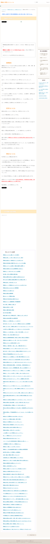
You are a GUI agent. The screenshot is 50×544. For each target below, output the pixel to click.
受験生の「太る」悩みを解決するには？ (11, 334)
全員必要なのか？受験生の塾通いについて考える (13, 457)
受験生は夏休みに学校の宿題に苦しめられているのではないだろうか (17, 521)
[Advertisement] (18, 33)
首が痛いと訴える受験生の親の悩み (10, 274)
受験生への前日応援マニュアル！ (10, 466)
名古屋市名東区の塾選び (43, 98)
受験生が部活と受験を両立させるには (11, 485)
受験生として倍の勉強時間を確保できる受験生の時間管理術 (15, 449)
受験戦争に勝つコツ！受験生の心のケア (14, 9)
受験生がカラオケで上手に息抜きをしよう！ (12, 510)
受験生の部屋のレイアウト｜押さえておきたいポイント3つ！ (15, 348)
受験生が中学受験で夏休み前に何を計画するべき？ (13, 512)
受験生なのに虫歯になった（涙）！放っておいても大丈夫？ (15, 340)
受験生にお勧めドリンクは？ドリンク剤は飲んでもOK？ (14, 468)
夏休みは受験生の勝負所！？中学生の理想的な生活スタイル (15, 501)
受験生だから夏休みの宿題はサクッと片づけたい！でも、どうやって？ (17, 399)
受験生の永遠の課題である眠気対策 (10, 318)
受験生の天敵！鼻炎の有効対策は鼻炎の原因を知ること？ (15, 479)
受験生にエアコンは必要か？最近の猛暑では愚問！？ (14, 265)
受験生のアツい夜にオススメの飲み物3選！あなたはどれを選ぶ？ (16, 359)
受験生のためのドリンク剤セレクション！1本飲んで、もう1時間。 (17, 370)
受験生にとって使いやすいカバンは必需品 (11, 271)
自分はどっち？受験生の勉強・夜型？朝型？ (12, 419)
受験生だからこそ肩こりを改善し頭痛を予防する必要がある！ (16, 460)
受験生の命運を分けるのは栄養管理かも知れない (13, 268)
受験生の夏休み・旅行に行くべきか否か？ (11, 430)
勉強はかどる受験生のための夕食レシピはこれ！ (13, 416)
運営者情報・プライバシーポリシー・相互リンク (25, 540)
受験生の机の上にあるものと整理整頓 (11, 287)
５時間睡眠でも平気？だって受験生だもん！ (12, 443)
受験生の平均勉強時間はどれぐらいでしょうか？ (13, 354)
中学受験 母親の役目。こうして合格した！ (44, 54)
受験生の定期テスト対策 (8, 307)
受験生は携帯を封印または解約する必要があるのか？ (14, 276)
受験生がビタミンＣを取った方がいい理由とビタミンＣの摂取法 (16, 476)
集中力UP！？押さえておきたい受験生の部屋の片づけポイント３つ (17, 351)
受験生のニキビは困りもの (8, 290)
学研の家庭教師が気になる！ (44, 61)
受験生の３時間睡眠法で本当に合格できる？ (12, 507)
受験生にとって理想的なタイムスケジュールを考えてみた (15, 285)
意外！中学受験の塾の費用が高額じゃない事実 (44, 69)
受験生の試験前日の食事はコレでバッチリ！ (12, 463)
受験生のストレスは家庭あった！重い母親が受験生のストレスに (16, 356)
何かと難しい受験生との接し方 (9, 304)
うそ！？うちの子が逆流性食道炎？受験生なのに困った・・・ (16, 441)
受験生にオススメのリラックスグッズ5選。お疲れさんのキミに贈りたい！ (18, 392)
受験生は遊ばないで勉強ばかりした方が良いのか (13, 260)
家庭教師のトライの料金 (44, 65)
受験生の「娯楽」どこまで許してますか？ (11, 446)
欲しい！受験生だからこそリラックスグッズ (12, 435)
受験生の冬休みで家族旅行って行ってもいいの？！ (13, 424)
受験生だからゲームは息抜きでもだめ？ (11, 526)
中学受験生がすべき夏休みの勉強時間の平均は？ (13, 515)
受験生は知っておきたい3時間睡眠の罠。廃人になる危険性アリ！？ (17, 367)
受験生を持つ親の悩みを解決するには (11, 299)
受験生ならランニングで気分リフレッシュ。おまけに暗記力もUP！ (17, 385)
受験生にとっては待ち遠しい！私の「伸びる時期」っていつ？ (16, 332)
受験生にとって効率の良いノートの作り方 (11, 321)
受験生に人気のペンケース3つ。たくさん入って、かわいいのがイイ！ (17, 376)
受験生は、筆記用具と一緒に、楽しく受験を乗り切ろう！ (15, 345)
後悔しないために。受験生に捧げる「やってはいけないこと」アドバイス (18, 326)
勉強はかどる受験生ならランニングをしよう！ (12, 421)
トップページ (4, 9)
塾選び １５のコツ (43, 57)
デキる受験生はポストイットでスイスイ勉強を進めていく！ (15, 493)
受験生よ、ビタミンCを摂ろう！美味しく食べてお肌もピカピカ (16, 373)
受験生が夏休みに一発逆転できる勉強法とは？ (12, 504)
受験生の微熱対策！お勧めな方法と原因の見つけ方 (13, 474)
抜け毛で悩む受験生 (7, 312)
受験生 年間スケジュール (7, 2)
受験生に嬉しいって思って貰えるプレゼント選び (13, 257)
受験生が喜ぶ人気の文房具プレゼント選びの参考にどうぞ (15, 482)
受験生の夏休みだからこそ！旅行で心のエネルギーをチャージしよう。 (17, 362)
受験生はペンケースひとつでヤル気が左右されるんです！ (15, 496)
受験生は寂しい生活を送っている (10, 282)
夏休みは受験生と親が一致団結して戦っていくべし (13, 523)
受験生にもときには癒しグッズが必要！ (11, 254)
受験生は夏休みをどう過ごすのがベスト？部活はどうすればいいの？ (17, 529)
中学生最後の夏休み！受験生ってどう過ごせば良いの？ (14, 405)
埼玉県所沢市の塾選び (43, 95)
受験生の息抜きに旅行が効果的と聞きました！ (12, 427)
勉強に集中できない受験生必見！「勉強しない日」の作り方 (15, 315)
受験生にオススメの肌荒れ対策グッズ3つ (11, 343)
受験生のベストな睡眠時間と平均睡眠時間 (11, 301)
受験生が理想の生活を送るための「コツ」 (11, 438)
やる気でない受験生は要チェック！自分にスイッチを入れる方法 (16, 329)
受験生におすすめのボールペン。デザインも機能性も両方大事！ (16, 378)
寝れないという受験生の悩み (9, 296)
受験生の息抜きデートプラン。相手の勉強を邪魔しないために (16, 499)
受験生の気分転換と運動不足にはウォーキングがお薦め (14, 263)
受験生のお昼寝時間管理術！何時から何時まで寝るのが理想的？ (16, 337)
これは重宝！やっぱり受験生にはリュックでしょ (13, 432)
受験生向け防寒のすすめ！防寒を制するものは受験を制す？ (15, 490)
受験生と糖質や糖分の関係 (8, 310)
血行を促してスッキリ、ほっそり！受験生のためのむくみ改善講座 (16, 323)
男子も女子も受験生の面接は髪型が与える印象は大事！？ (15, 279)
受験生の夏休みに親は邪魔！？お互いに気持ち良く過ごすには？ (16, 402)
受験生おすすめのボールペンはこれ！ (11, 488)
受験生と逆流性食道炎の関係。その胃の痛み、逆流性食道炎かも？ (16, 365)
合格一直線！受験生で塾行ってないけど (11, 454)
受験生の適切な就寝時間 (8, 293)
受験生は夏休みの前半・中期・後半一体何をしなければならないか (16, 518)
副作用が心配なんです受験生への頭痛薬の (11, 452)
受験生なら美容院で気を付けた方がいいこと (12, 471)
